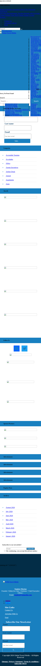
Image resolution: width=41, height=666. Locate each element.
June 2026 (9, 516)
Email (7, 132)
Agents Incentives (12, 167)
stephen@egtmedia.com (23, 595)
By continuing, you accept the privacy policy (21, 551)
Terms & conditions (31, 662)
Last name (9, 124)
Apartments (10, 180)
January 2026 (10, 536)
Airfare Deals (10, 172)
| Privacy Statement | (16, 662)
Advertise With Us (11, 614)
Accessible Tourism (12, 155)
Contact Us (9, 610)
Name (5, 624)
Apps (8, 184)
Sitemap (5, 662)
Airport (8, 176)
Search (2, 98)
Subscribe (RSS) (20, 663)
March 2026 (10, 528)
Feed (6, 25)
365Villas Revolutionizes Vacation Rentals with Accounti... (20, 13)
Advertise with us (10, 23)
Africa (8, 163)
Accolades (9, 159)
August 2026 (10, 507)
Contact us (8, 21)
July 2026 (9, 511)
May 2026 (9, 520)
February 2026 (11, 532)
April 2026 (9, 524)
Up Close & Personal (13, 115)
